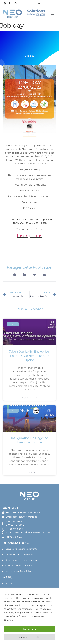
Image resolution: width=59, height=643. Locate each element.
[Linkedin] (10, 3)
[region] (29, 615)
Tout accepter (29, 629)
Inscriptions (29, 235)
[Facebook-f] (5, 3)
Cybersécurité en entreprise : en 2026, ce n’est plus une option (29, 356)
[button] (52, 13)
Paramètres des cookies (29, 637)
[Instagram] (15, 3)
